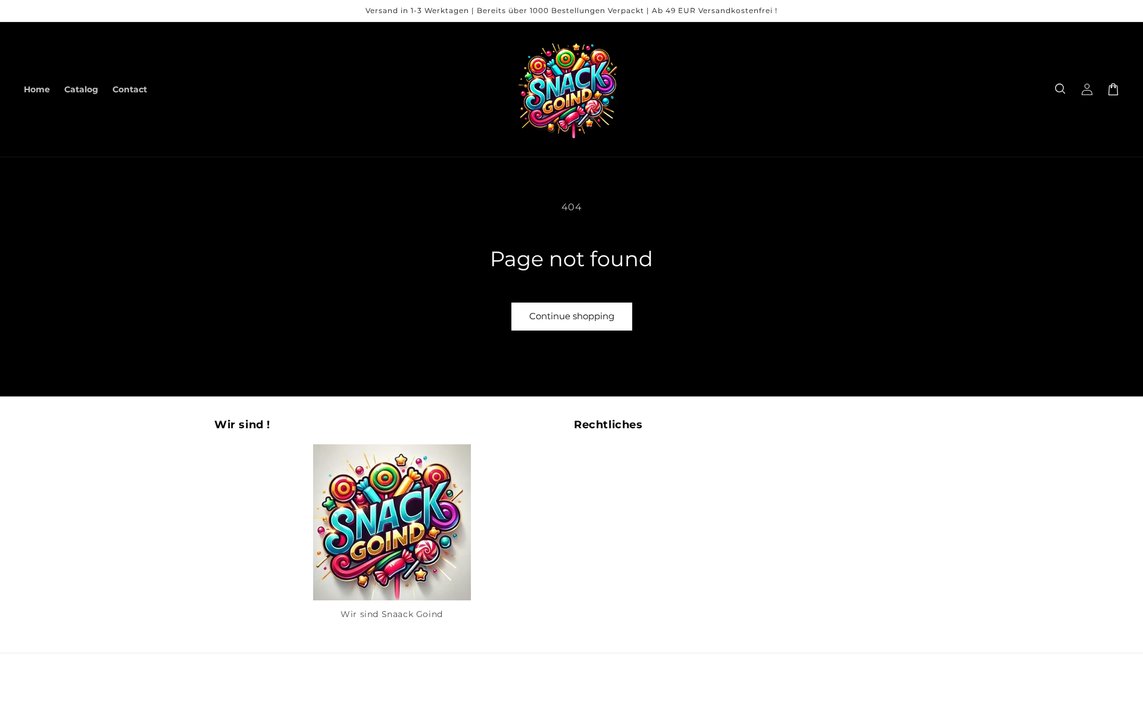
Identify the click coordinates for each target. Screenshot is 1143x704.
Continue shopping (571, 316)
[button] (1061, 89)
